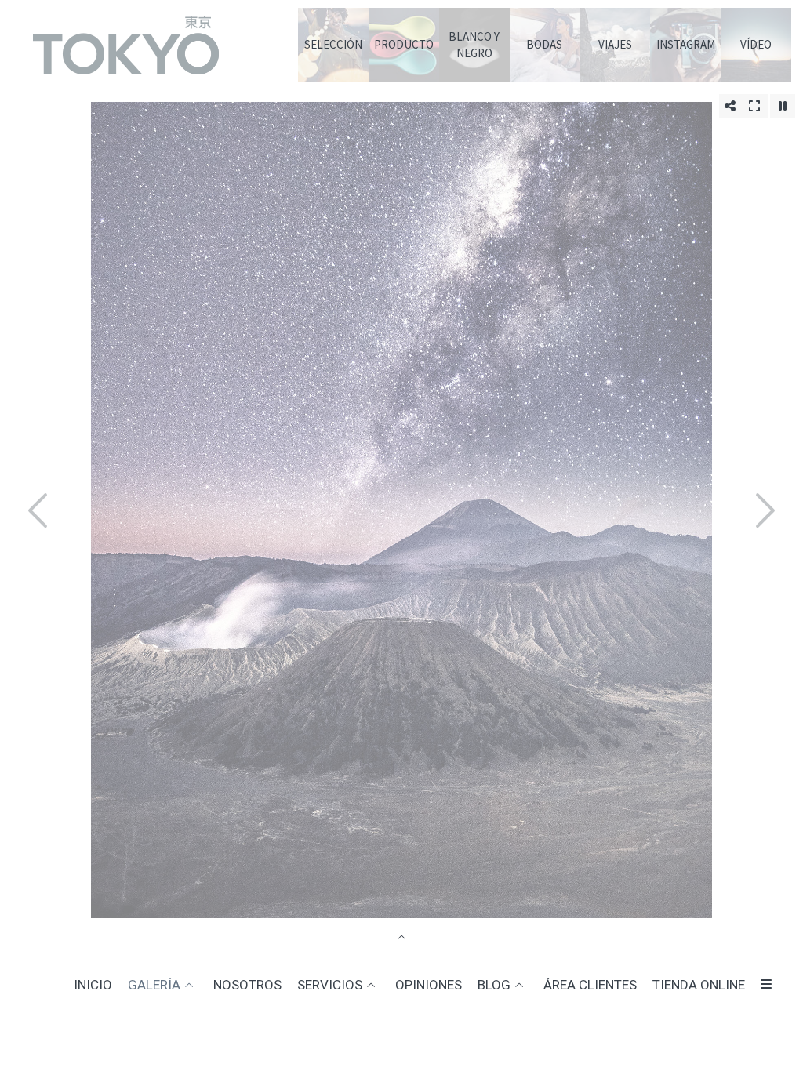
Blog (494, 985)
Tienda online (698, 985)
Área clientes (590, 985)
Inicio (93, 985)
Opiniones (428, 985)
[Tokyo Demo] (125, 53)
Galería (154, 985)
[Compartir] (730, 106)
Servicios (329, 985)
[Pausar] (782, 106)
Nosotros (247, 985)
